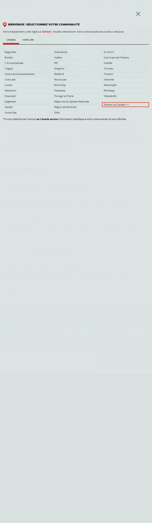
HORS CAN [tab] (28, 39)
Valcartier (109, 79)
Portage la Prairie (64, 96)
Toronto (108, 68)
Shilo (57, 112)
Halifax (58, 57)
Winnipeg (109, 90)
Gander (9, 107)
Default (46, 31)
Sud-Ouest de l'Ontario (116, 57)
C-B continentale (14, 63)
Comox (8, 85)
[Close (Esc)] (138, 14)
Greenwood (60, 52)
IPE (56, 63)
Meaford (59, 74)
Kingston (59, 68)
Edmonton (10, 90)
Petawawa (59, 90)
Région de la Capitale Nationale (71, 101)
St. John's (109, 52)
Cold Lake (10, 79)
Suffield (108, 63)
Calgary (9, 68)
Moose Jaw (60, 79)
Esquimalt (10, 96)
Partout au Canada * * (116, 104)
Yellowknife (110, 96)
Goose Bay (11, 112)
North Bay (60, 85)
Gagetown (10, 101)
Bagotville (10, 52)
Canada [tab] (11, 39)
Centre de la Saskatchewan (20, 74)
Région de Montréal (65, 107)
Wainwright (110, 85)
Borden (9, 57)
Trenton (108, 74)
